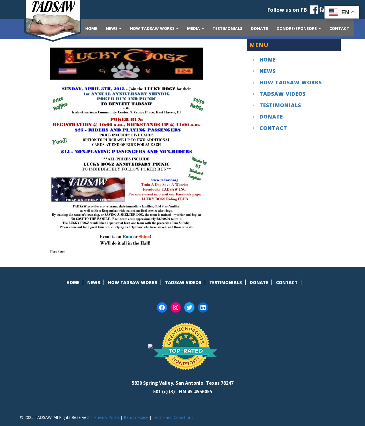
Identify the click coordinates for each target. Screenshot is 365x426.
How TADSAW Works (153, 28)
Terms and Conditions (173, 417)
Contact (339, 28)
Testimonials (227, 28)
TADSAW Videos (282, 93)
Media (194, 28)
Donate (259, 28)
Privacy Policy (106, 417)
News (112, 28)
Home (91, 28)
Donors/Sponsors (297, 28)
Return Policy (136, 417)
